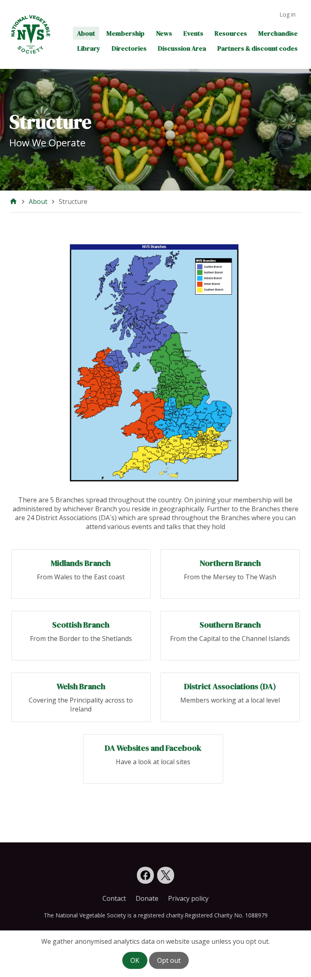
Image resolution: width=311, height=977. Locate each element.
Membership (126, 33)
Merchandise (278, 33)
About (86, 33)
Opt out (169, 960)
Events (193, 33)
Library (88, 48)
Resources (231, 33)
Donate (147, 898)
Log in (287, 14)
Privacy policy (188, 898)
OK (134, 960)
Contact (114, 898)
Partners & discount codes (257, 48)
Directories (129, 48)
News (164, 33)
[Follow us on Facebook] (145, 875)
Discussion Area (182, 48)
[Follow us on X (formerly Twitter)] (165, 875)
